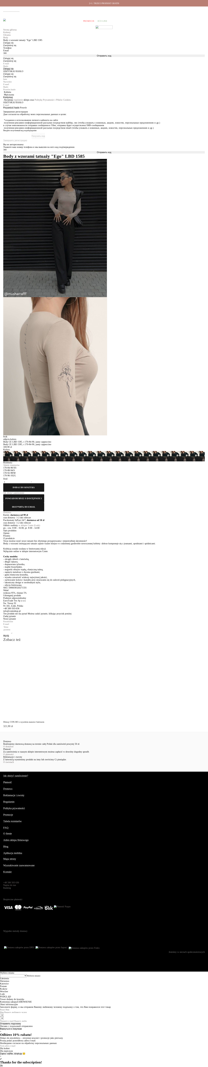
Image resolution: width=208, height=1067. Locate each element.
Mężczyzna (9, 94)
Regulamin (8, 801)
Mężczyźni (31, 21)
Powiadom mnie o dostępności (23, 498)
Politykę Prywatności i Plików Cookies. (53, 100)
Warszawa (4, 981)
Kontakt (7, 871)
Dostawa (167, 10)
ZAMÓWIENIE (24, 1002)
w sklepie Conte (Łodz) (29, 525)
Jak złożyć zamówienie (152, 10)
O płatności (8, 754)
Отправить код (104, 56)
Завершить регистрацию (15, 140)
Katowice (4, 983)
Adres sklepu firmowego (16, 840)
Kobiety (16, 21)
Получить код (38, 136)
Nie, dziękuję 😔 (17, 1053)
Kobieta (7, 92)
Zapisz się (5, 1053)
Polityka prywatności (14, 808)
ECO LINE (102, 21)
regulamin (18, 100)
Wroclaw (4, 991)
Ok (1, 1065)
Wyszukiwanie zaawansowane (19, 865)
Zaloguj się (8, 69)
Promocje (88, 21)
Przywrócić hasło (11, 107)
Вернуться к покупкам (11, 1029)
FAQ (5, 827)
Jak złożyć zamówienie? (15, 775)
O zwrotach (8, 762)
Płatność (178, 10)
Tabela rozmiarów (12, 821)
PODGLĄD (24, 652)
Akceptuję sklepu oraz (37, 100)
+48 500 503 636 (12, 10)
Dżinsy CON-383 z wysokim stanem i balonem (23, 722)
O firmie (137, 10)
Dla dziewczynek (50, 21)
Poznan (3, 986)
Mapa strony (9, 858)
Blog (5, 846)
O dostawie (8, 746)
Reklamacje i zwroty (192, 10)
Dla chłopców (71, 21)
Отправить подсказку (10, 1023)
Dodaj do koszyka (24, 487)
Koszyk (200, 21)
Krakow (3, 989)
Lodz (2, 994)
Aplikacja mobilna (12, 853)
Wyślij (6, 636)
